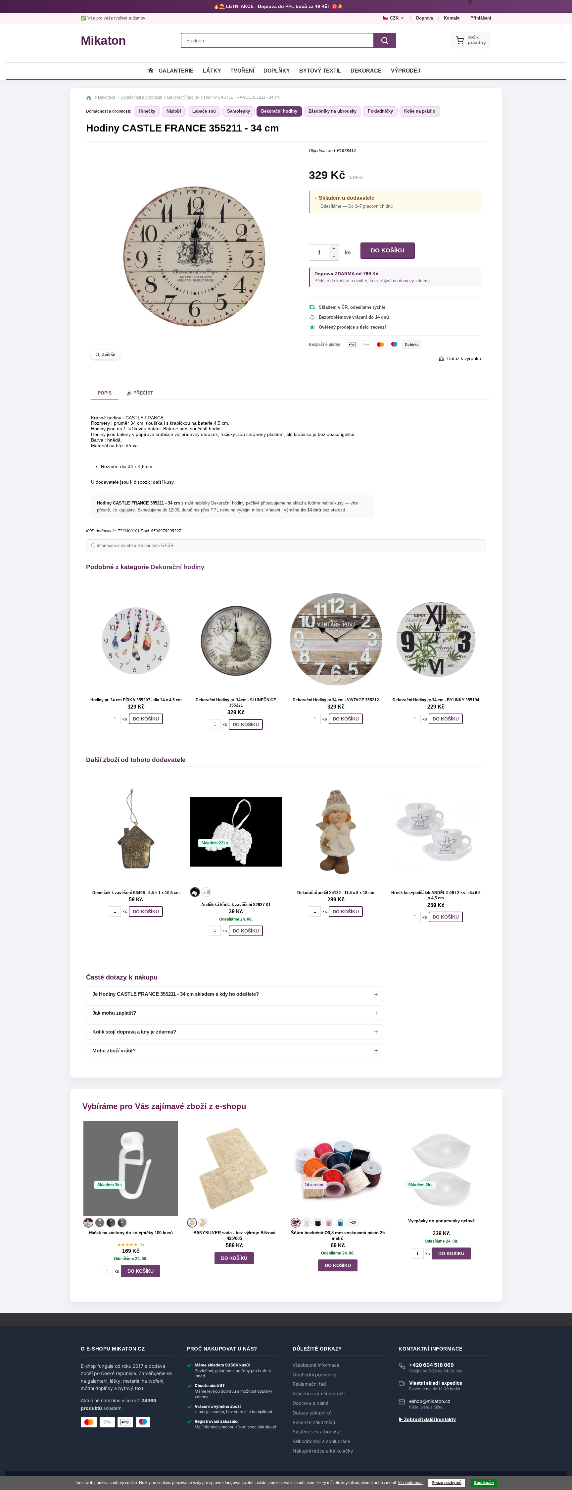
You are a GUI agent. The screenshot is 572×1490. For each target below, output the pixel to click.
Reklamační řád (309, 1384)
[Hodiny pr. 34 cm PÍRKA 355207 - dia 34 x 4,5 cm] (136, 639)
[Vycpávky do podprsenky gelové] (441, 1168)
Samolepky (238, 111)
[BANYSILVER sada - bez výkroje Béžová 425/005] (234, 1168)
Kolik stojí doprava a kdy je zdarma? (134, 1032)
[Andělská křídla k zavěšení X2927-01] (236, 832)
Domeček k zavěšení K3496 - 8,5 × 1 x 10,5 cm (136, 892)
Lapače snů (204, 111)
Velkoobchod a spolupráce (321, 1441)
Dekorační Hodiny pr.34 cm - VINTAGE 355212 (336, 700)
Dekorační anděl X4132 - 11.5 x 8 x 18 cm (335, 892)
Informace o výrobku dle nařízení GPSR (135, 545)
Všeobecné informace (316, 1365)
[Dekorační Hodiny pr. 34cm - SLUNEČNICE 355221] (236, 639)
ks (346, 252)
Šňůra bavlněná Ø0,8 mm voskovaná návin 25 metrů (338, 1235)
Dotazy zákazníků (312, 1412)
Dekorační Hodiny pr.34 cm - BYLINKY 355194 (436, 700)
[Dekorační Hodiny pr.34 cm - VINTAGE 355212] (336, 639)
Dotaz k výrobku (464, 358)
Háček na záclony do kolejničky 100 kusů (131, 1232)
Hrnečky (147, 111)
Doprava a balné (310, 1403)
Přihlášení (480, 18)
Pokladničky (380, 111)
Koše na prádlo (419, 111)
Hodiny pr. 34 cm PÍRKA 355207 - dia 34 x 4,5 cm (136, 700)
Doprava (424, 18)
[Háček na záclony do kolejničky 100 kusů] (130, 1168)
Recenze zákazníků (314, 1422)
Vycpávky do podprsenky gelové (441, 1220)
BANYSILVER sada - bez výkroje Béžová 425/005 (234, 1235)
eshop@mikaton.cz (430, 1401)
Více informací (410, 1482)
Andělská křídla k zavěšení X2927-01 (236, 904)
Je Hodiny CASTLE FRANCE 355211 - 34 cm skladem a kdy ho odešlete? (175, 994)
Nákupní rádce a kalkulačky (323, 1451)
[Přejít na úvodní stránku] (89, 97)
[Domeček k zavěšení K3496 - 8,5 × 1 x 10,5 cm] (136, 832)
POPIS (105, 393)
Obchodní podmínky (315, 1374)
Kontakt (451, 18)
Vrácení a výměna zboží (319, 1393)
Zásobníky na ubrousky (333, 111)
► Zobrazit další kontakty (427, 1419)
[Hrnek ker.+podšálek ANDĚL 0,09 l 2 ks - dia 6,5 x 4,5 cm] (436, 832)
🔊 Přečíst (139, 393)
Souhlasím (484, 1482)
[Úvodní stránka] (150, 71)
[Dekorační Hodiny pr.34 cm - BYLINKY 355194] (436, 639)
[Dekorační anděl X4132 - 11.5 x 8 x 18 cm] (336, 832)
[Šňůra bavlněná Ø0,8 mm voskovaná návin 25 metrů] (338, 1168)
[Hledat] (384, 40)
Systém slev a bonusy (316, 1431)
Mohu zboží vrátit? (114, 1050)
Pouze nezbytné (446, 1482)
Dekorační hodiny (279, 111)
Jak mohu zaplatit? (114, 1013)
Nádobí (174, 111)
